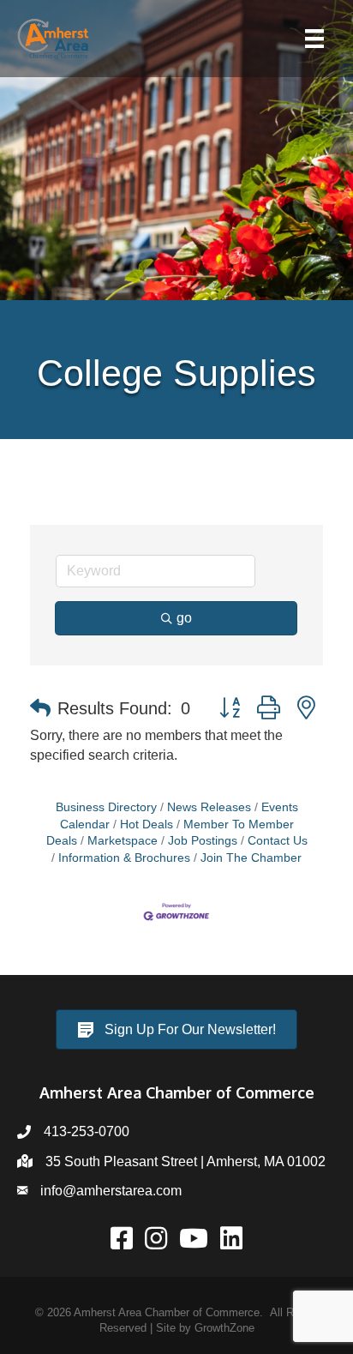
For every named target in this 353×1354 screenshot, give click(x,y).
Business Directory (106, 807)
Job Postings (202, 840)
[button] (40, 708)
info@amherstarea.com (111, 1190)
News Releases (209, 807)
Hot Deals (146, 824)
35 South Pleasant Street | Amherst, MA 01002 (185, 1161)
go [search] (184, 618)
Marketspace (122, 840)
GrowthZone (224, 1327)
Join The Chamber (251, 858)
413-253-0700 (86, 1131)
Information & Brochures (124, 858)
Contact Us (278, 840)
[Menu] (314, 38)
